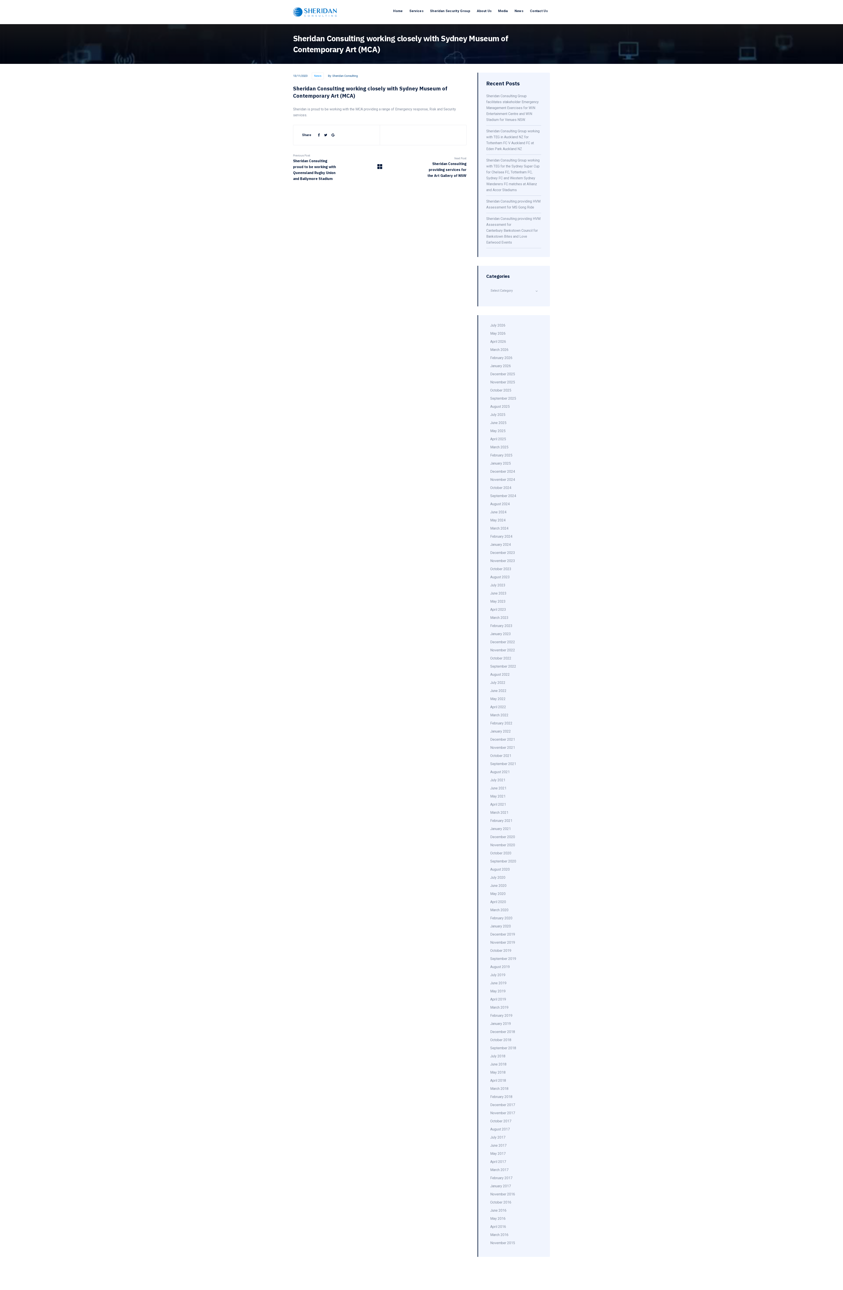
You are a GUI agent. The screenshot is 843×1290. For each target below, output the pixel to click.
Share (306, 135)
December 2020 (502, 837)
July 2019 (497, 975)
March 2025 (499, 447)
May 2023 (498, 601)
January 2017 (500, 1186)
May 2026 (498, 333)
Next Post (460, 158)
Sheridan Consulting (345, 75)
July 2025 (497, 415)
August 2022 (500, 674)
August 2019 (500, 967)
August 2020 (500, 869)
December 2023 (502, 553)
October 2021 (500, 756)
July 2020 (497, 877)
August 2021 (500, 772)
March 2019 (499, 1007)
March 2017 (499, 1170)
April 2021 (498, 804)
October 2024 (500, 488)
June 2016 (498, 1210)
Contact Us (539, 11)
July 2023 (497, 585)
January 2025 (500, 463)
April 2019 (498, 999)
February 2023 (501, 626)
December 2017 (502, 1105)
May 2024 (498, 520)
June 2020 (498, 886)
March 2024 (499, 528)
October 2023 (500, 569)
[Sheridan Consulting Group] (315, 12)
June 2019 (498, 983)
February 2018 (501, 1097)
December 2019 (502, 934)
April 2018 (498, 1080)
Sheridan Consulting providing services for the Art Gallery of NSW (447, 170)
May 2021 (498, 796)
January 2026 (500, 366)
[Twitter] (326, 135)
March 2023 (499, 618)
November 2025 (502, 382)
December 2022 (502, 642)
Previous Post (301, 155)
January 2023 (500, 634)
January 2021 (500, 829)
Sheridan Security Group (450, 11)
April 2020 (498, 902)
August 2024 (500, 504)
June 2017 (498, 1145)
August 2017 (500, 1129)
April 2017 (498, 1162)
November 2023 (502, 561)
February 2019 (501, 1015)
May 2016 (498, 1218)
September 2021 (503, 764)
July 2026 (497, 325)
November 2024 (502, 480)
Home (398, 11)
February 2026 (501, 358)
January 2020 (500, 926)
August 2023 (500, 577)
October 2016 (500, 1202)
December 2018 (502, 1032)
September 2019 (503, 959)
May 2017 (498, 1154)
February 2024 (501, 536)
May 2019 (498, 991)
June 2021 (498, 788)
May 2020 (498, 894)
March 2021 (499, 812)
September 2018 (503, 1048)
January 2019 (500, 1024)
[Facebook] (319, 135)
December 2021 (502, 739)
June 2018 (498, 1064)
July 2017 (497, 1137)
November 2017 (502, 1113)
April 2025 (498, 439)
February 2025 (501, 455)
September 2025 (503, 398)
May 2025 (498, 431)
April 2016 (498, 1227)
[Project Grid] (379, 168)
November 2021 (502, 748)
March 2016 (499, 1235)
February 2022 (501, 723)
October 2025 (500, 390)
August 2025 (500, 406)
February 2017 (501, 1178)
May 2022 (498, 699)
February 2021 (501, 821)
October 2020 (500, 853)
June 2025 (498, 423)
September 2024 (503, 496)
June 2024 (498, 512)
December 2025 (502, 374)
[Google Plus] (333, 135)
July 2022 (497, 683)
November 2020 (502, 845)
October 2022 (500, 658)
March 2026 (499, 350)
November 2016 (502, 1194)
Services (416, 11)
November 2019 (502, 942)
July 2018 (497, 1056)
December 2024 (502, 471)
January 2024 (500, 545)
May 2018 (498, 1072)
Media (503, 11)
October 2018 (500, 1040)
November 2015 (502, 1243)
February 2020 (501, 918)
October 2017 (500, 1121)
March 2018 (499, 1089)
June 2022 (498, 691)
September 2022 (503, 666)
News (519, 11)
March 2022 (499, 715)
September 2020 (503, 861)
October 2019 (500, 951)
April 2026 (498, 342)
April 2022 (498, 707)
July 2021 (497, 780)
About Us (484, 11)
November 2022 (502, 650)
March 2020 (499, 910)
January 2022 (500, 731)
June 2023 (498, 593)
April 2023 (498, 609)
